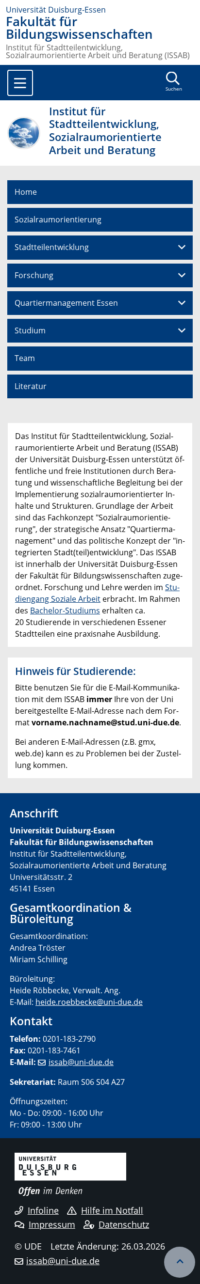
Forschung (34, 275)
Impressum (52, 1224)
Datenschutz (124, 1224)
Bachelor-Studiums (65, 610)
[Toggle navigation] (20, 83)
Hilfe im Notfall (112, 1210)
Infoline (43, 1210)
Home (26, 192)
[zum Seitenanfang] (179, 1262)
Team (25, 358)
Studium (30, 330)
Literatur (31, 386)
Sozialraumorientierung (58, 219)
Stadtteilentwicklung (52, 247)
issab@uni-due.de (81, 1062)
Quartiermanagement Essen (66, 303)
